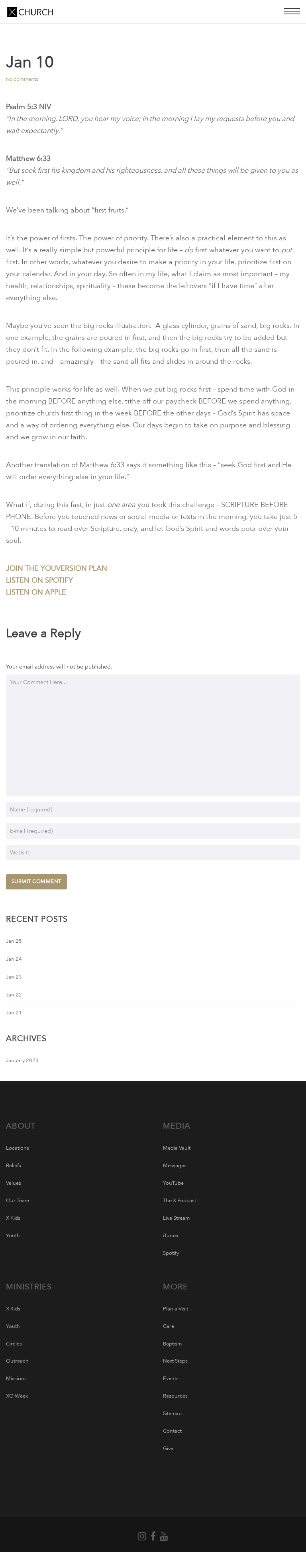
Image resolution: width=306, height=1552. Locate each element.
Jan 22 (14, 994)
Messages (174, 1165)
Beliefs (13, 1165)
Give (168, 1448)
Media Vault (176, 1148)
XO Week (17, 1396)
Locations (17, 1148)
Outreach (17, 1361)
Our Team (17, 1200)
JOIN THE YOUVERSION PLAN (56, 568)
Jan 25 (14, 941)
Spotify (171, 1253)
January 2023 (22, 1060)
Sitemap (172, 1413)
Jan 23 (14, 977)
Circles (14, 1343)
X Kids (13, 1218)
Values (13, 1183)
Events (170, 1378)
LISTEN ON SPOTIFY (39, 580)
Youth (13, 1235)
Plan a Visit (175, 1308)
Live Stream (176, 1218)
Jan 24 (14, 959)
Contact (172, 1431)
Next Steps (175, 1361)
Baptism (172, 1343)
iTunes (170, 1235)
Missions (16, 1378)
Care (168, 1326)
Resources (175, 1396)
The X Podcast (179, 1200)
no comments (22, 79)
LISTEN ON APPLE (36, 592)
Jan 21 (14, 1012)
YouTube (173, 1183)
